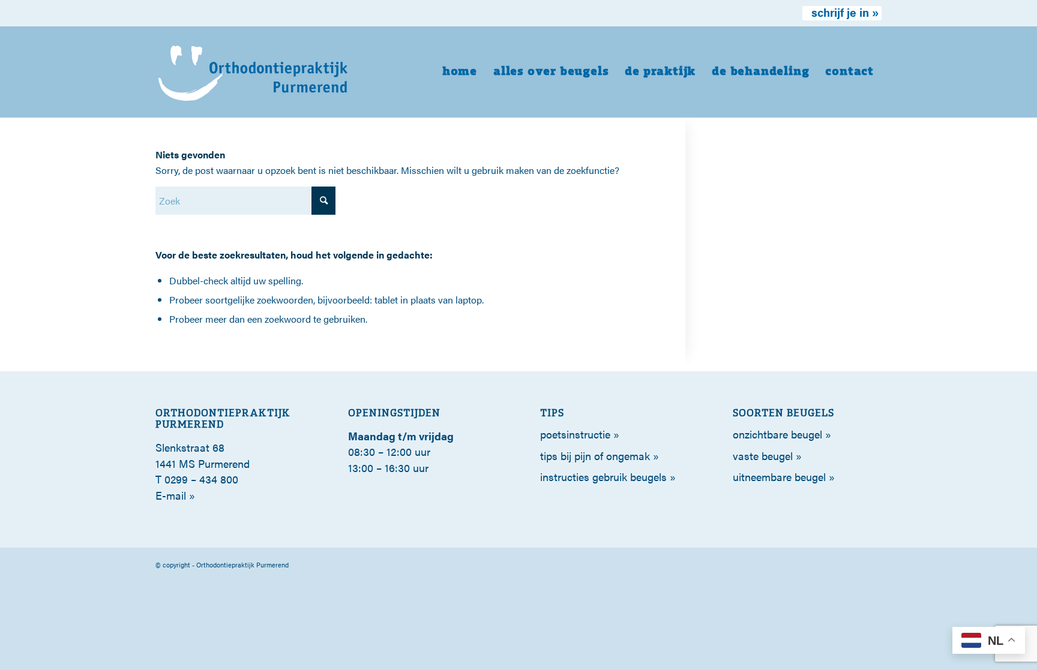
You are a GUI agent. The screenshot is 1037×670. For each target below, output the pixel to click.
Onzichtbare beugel (777, 433)
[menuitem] (842, 13)
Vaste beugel (763, 455)
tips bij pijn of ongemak (595, 455)
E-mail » (175, 495)
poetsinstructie (575, 433)
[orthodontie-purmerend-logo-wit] (253, 72)
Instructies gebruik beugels (603, 476)
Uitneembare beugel (779, 476)
